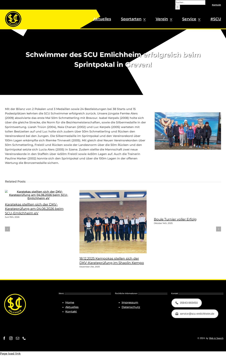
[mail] (17, 338)
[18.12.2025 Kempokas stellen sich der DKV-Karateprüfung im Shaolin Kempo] (120, 252)
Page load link (10, 353)
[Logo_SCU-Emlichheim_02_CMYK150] (13, 12)
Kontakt (71, 311)
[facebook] (4, 338)
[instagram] (11, 338)
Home (69, 302)
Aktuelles (72, 307)
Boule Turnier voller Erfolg (175, 219)
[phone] (24, 338)
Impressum (130, 302)
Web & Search (216, 338)
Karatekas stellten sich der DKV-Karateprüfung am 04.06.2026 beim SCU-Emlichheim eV (34, 208)
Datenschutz (131, 307)
